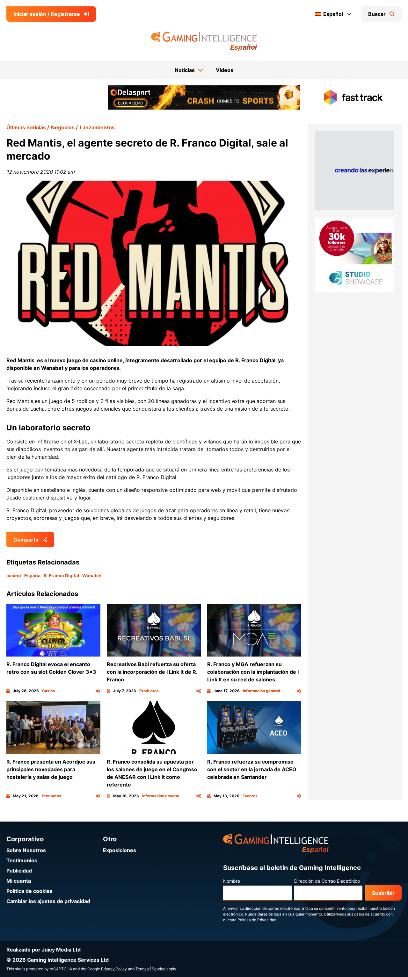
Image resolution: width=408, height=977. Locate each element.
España (32, 575)
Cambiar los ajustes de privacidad (48, 901)
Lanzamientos (97, 127)
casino (13, 575)
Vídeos (224, 70)
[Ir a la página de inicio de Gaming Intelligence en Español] (204, 41)
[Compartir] (98, 691)
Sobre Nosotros (26, 850)
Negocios (63, 127)
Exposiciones (119, 850)
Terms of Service (150, 968)
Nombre (231, 881)
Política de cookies (29, 891)
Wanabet (92, 575)
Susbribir (383, 893)
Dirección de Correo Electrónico (327, 881)
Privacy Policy (114, 968)
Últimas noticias (26, 127)
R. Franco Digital (61, 575)
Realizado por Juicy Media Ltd (43, 949)
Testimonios (21, 860)
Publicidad (19, 870)
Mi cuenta (18, 881)
